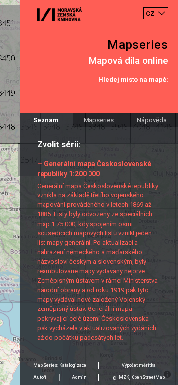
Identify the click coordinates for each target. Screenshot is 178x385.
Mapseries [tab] (99, 120)
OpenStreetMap (148, 377)
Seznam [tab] (46, 120)
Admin (79, 377)
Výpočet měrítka (139, 365)
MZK (124, 377)
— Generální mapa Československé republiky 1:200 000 (94, 168)
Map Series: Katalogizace (59, 365)
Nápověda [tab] (152, 120)
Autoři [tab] (39, 377)
